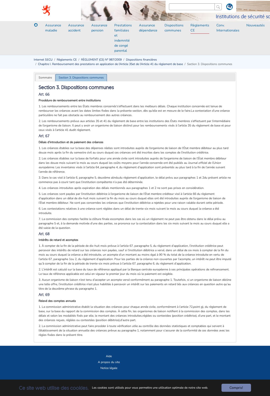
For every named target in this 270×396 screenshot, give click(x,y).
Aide (109, 356)
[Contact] (229, 7)
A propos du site (109, 362)
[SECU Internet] (46, 10)
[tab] (45, 77)
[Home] (36, 25)
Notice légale (108, 368)
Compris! (236, 387)
